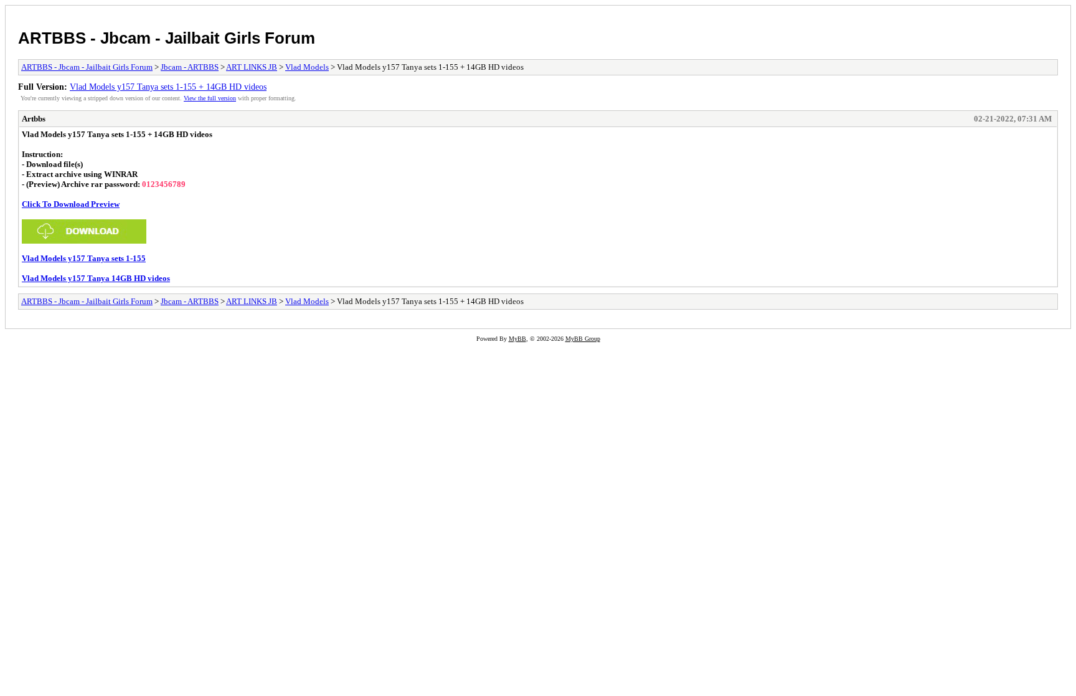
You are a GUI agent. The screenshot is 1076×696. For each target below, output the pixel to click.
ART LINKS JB (251, 67)
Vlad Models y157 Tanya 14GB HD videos (96, 278)
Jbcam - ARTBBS (190, 67)
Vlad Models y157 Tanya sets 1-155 (84, 258)
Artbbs (33, 118)
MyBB (517, 338)
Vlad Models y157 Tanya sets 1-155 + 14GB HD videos (168, 87)
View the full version (210, 98)
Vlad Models (307, 67)
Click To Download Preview (71, 204)
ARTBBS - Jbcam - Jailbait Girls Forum (166, 38)
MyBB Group (582, 338)
